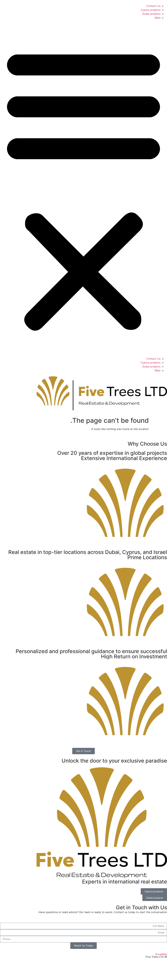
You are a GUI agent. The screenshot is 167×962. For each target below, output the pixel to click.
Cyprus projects (150, 9)
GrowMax (161, 954)
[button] (83, 188)
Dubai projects (151, 13)
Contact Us (153, 6)
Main (157, 17)
